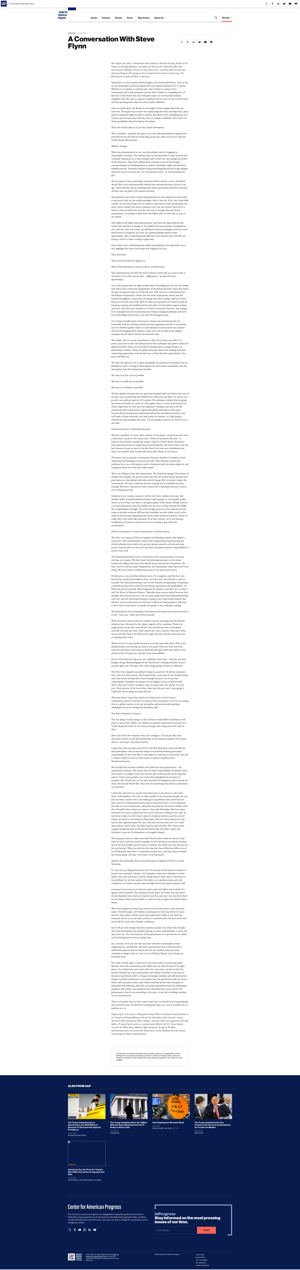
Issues (94, 17)
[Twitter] (70, 1230)
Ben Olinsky (82, 1135)
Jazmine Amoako (157, 1128)
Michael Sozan (73, 1135)
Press (130, 17)
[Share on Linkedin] (278, 3)
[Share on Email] (290, 3)
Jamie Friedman (73, 1180)
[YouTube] (80, 1230)
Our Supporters (201, 1263)
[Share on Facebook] (272, 3)
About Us (159, 17)
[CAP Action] (75, 1257)
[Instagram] (84, 1230)
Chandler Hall (114, 1133)
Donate (226, 17)
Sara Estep (167, 1128)
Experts (106, 17)
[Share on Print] (296, 3)
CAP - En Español (201, 1260)
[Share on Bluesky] (284, 3)
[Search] (215, 19)
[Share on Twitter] (266, 3)
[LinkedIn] (89, 1230)
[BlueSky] (95, 1230)
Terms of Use (200, 1255)
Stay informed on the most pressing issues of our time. (187, 1218)
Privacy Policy (200, 1257)
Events (118, 17)
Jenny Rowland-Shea (86, 1180)
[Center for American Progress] (72, 11)
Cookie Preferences (202, 1265)
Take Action (144, 17)
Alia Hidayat (97, 1180)
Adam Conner (199, 1133)
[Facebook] (75, 1230)
